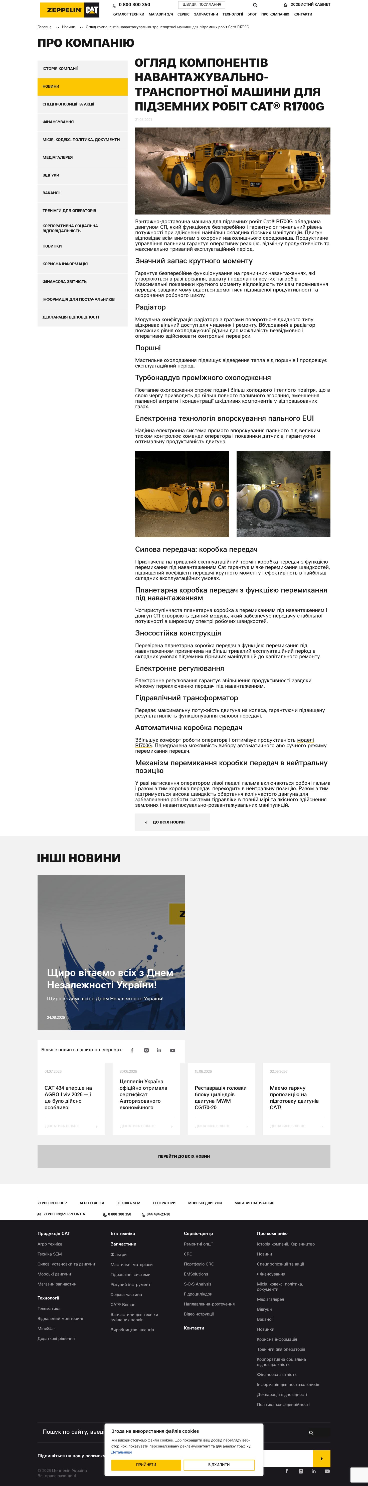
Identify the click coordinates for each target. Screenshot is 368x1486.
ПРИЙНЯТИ (146, 1465)
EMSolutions (196, 1274)
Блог (252, 14)
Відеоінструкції (199, 1314)
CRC (188, 1254)
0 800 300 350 (134, 5)
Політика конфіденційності (283, 1405)
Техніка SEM (128, 1203)
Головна (45, 27)
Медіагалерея (270, 1300)
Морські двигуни (205, 1203)
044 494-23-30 (158, 1214)
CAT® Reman (123, 1305)
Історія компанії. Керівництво (286, 1244)
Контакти (303, 14)
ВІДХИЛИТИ (219, 1465)
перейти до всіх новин (184, 1157)
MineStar (46, 1329)
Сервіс (183, 14)
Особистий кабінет (310, 5)
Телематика (49, 1309)
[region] (184, 1450)
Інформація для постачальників (288, 1385)
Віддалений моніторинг (61, 1319)
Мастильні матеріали (132, 1265)
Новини (68, 27)
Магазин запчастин (254, 1203)
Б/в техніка (123, 1234)
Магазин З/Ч (161, 14)
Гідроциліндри (198, 1294)
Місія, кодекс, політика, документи (280, 1287)
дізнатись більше (62, 1126)
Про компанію (275, 14)
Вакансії (265, 1320)
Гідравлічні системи (130, 1275)
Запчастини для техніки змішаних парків (134, 1317)
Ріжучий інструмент (130, 1285)
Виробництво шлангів (132, 1330)
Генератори (164, 1203)
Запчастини (206, 14)
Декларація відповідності (282, 1395)
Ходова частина (126, 1295)
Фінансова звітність (277, 1375)
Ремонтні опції (198, 1244)
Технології (233, 14)
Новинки (265, 1330)
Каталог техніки (128, 14)
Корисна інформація (277, 1340)
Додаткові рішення (56, 1339)
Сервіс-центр (198, 1234)
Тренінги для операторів (281, 1350)
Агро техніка (92, 1203)
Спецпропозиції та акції (280, 1264)
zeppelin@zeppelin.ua (64, 1214)
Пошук (255, 5)
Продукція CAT (54, 1234)
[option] (182, 494)
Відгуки (264, 1310)
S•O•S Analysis (197, 1284)
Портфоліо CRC (199, 1264)
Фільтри (119, 1255)
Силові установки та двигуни (66, 1264)
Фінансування (271, 1274)
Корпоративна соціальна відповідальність (281, 1362)
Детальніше (121, 1452)
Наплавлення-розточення (209, 1304)
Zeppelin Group (52, 1203)
